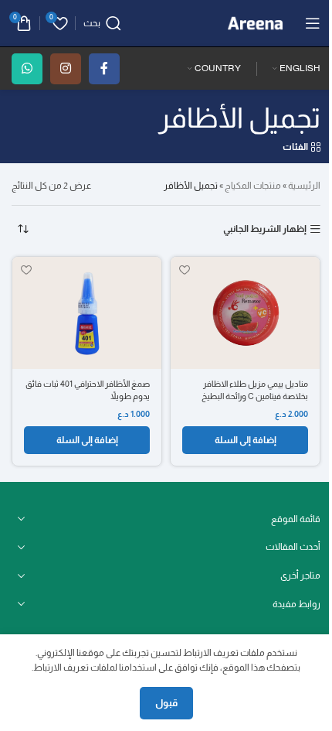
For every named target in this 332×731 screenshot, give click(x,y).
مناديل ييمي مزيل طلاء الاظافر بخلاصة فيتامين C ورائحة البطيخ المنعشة (255, 395)
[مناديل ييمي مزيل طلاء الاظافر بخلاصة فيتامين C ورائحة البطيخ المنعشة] (245, 313)
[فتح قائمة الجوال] (312, 23)
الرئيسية (304, 185)
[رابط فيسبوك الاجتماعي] (104, 68)
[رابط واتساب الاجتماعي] (27, 68)
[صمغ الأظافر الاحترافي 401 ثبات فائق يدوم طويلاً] (86, 313)
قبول (166, 703)
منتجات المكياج (253, 185)
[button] (245, 440)
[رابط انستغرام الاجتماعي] (65, 68)
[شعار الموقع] (255, 22)
